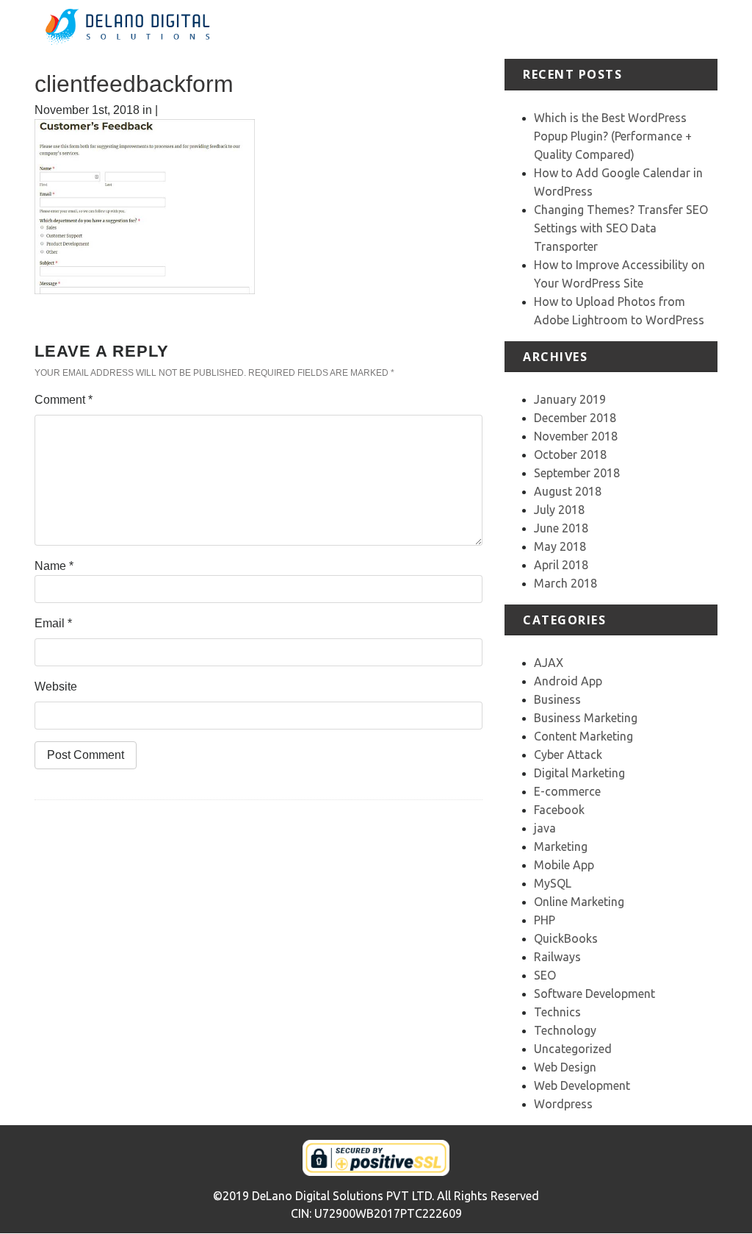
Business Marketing (585, 717)
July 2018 (559, 509)
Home (408, 20)
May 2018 (560, 546)
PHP (544, 920)
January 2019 (570, 399)
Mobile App (564, 864)
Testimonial (626, 20)
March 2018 (565, 583)
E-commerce (567, 791)
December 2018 (575, 417)
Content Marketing (583, 736)
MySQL (552, 883)
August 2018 (567, 491)
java (545, 828)
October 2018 (570, 454)
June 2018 (561, 528)
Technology (565, 1030)
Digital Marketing (579, 773)
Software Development (594, 993)
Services (506, 20)
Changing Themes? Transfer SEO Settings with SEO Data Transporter (621, 228)
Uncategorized (573, 1048)
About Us (451, 29)
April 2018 (561, 564)
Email (53, 623)
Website (56, 686)
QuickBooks (566, 938)
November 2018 (576, 436)
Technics (557, 1012)
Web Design (565, 1067)
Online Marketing (579, 901)
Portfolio (563, 20)
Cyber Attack (568, 754)
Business (557, 699)
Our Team (682, 29)
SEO (545, 975)
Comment (64, 399)
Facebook (559, 809)
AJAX (548, 662)
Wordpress (563, 1103)
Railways (557, 956)
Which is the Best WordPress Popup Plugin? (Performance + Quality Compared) (613, 136)
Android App (568, 681)
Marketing (561, 846)
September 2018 (577, 472)
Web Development (582, 1085)
